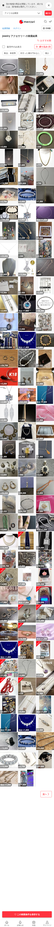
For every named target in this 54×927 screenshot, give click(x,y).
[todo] (50, 21)
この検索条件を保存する (28, 914)
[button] (45, 21)
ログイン (17, 28)
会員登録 (6, 28)
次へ (45, 794)
